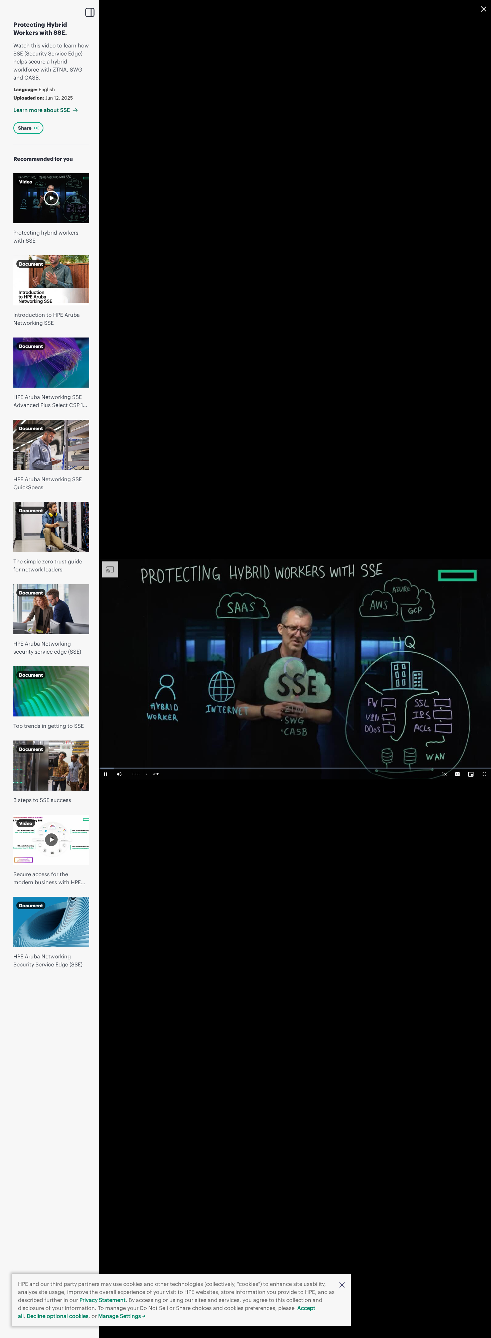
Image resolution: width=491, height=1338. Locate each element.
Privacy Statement (102, 1300)
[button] (342, 1284)
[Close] (483, 9)
